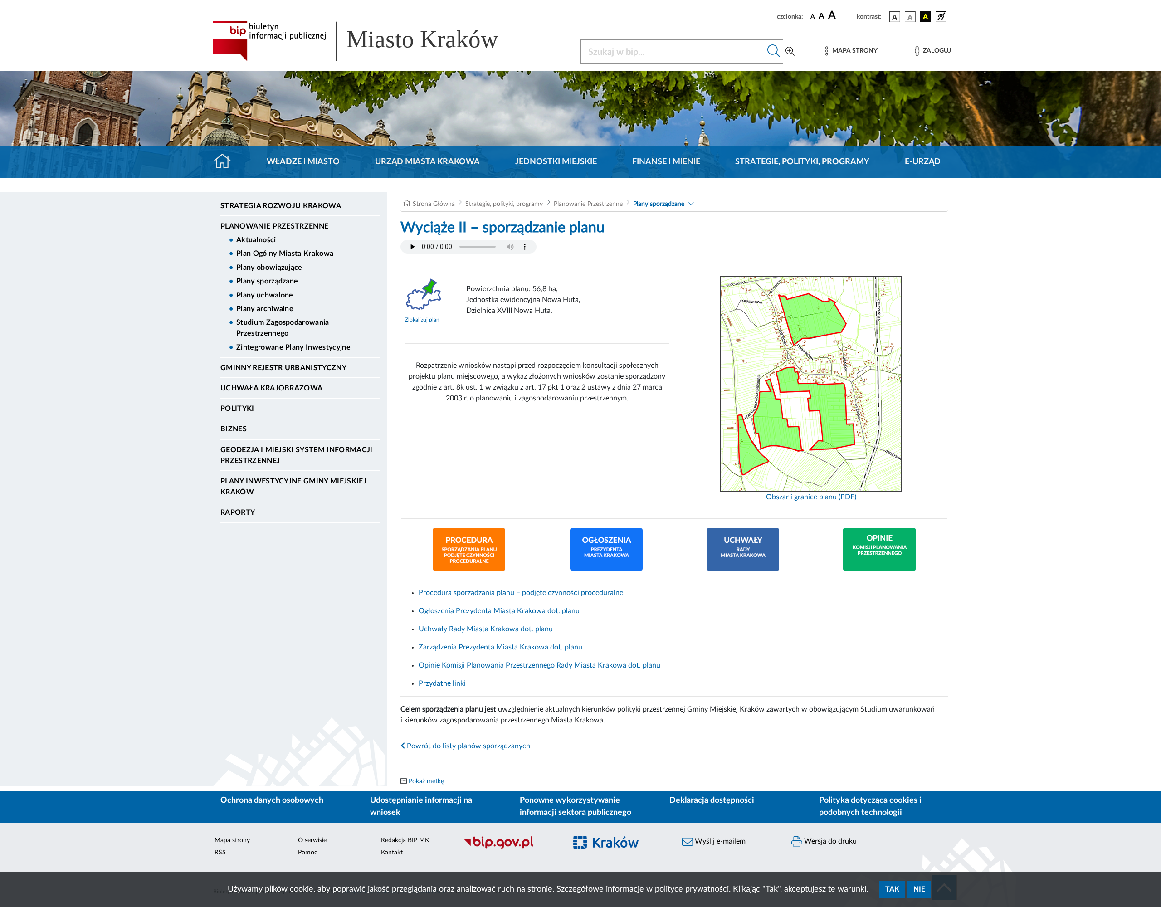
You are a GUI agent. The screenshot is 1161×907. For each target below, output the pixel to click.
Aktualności (256, 240)
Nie (919, 889)
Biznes (233, 429)
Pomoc (307, 852)
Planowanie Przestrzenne (274, 226)
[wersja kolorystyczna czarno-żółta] (925, 17)
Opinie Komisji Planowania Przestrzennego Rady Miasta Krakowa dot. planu (539, 665)
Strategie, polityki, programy (802, 162)
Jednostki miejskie (556, 162)
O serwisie (312, 840)
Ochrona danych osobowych (271, 800)
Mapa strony (232, 840)
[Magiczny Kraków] (620, 848)
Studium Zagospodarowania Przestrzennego (282, 328)
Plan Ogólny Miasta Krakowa (284, 253)
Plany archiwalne (264, 308)
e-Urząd (923, 162)
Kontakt (392, 852)
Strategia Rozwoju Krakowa (280, 206)
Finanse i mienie (666, 162)
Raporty (237, 512)
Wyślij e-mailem (719, 841)
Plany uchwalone (264, 295)
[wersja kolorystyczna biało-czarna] (910, 17)
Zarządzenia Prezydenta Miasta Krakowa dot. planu (500, 647)
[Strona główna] (226, 162)
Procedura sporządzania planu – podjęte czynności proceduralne (521, 592)
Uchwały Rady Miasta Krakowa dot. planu (486, 629)
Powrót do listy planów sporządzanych (467, 746)
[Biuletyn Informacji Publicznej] (510, 847)
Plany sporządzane (267, 281)
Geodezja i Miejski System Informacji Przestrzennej (296, 455)
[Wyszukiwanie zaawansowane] (790, 51)
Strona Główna (434, 204)
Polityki (237, 408)
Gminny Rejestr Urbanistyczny (283, 367)
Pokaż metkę (426, 781)
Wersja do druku (829, 841)
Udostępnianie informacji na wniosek (421, 806)
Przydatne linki (442, 683)
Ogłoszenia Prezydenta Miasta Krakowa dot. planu (499, 610)
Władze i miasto (303, 162)
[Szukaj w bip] (774, 51)
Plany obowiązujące (269, 267)
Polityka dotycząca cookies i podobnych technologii (870, 806)
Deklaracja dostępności (711, 800)
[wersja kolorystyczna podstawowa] (895, 17)
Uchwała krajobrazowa (271, 388)
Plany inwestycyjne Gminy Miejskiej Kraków (293, 487)
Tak (892, 889)
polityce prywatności (692, 889)
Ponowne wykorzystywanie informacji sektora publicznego (575, 806)
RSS (220, 852)
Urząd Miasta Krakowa (427, 162)
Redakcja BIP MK (405, 840)
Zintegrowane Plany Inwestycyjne (293, 347)
